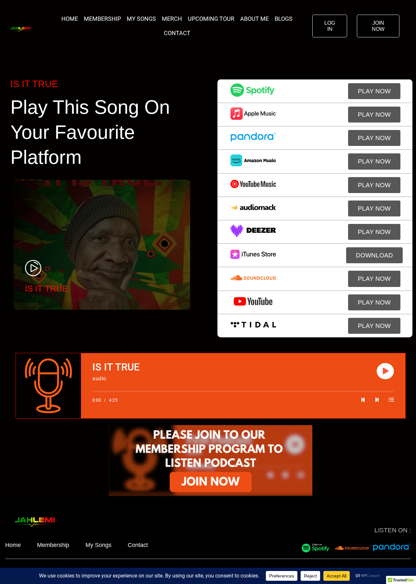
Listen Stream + (62, 290)
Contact (177, 33)
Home (69, 18)
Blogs (283, 18)
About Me (254, 18)
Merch (172, 18)
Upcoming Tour (211, 18)
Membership (102, 18)
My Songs (141, 18)
